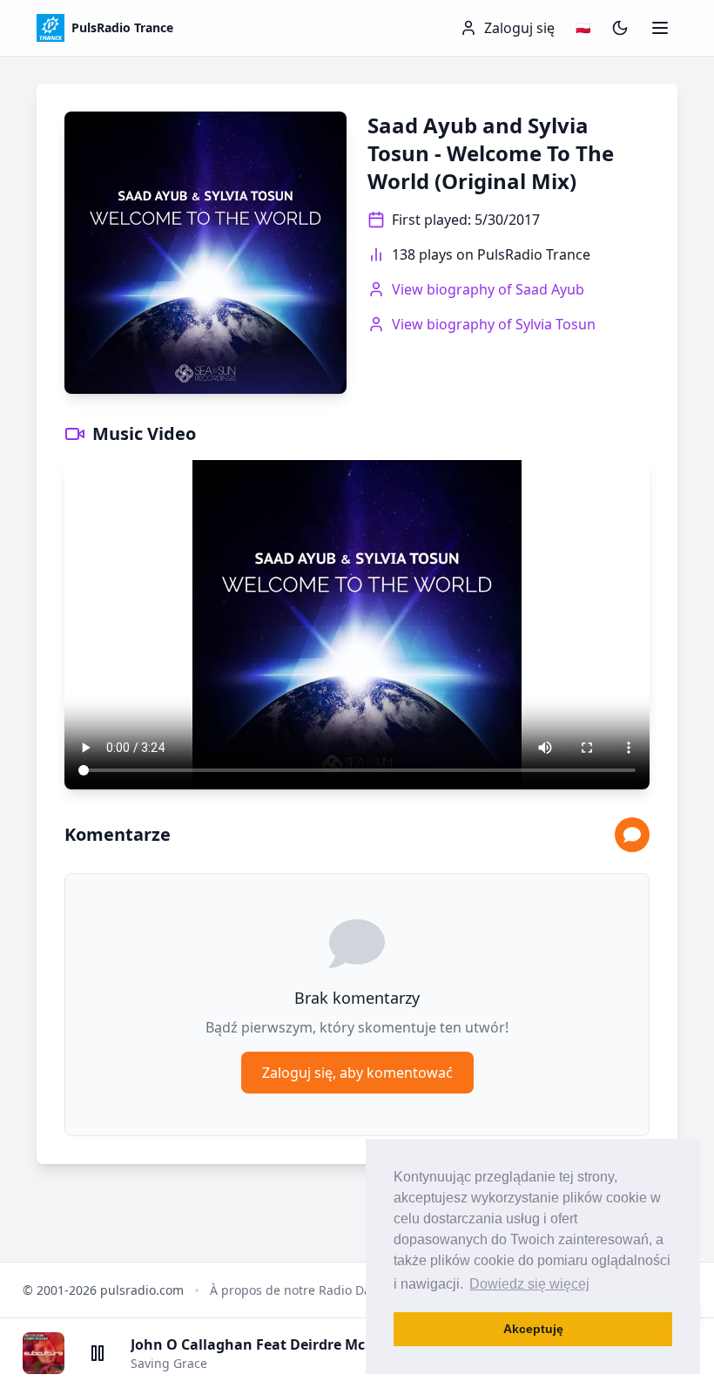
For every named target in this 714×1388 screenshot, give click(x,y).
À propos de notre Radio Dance (301, 1290)
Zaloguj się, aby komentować (357, 1072)
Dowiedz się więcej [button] (529, 1283)
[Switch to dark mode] (620, 28)
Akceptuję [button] (533, 1329)
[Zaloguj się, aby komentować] (632, 834)
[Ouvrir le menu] (660, 27)
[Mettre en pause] (97, 1353)
